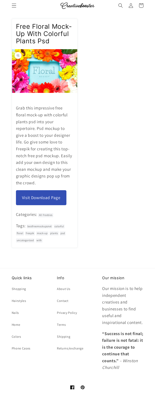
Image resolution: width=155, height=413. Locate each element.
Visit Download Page (41, 197)
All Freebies (45, 215)
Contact (62, 301)
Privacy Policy (67, 313)
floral (20, 233)
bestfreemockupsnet (39, 226)
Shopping (19, 289)
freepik (30, 233)
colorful (59, 226)
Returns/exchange (70, 348)
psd (63, 233)
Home (16, 325)
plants (54, 233)
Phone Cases (21, 348)
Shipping (63, 336)
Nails (15, 313)
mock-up (42, 233)
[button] (14, 5)
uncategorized (25, 240)
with (39, 240)
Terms (61, 325)
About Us (63, 289)
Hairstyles (19, 301)
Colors (16, 336)
